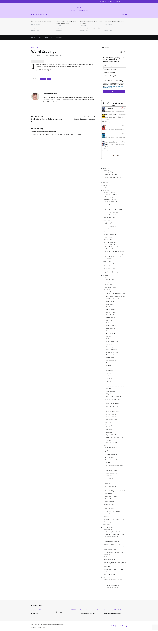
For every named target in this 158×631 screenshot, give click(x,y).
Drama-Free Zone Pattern (112, 403)
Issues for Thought (107, 261)
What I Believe (106, 577)
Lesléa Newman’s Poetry (111, 470)
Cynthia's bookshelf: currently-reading (114, 104)
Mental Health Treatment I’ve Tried (113, 209)
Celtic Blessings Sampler (112, 427)
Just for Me (105, 275)
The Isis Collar (109, 108)
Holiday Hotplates (110, 347)
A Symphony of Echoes (112, 134)
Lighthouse (109, 432)
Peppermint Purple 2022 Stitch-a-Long (115, 437)
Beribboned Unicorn (111, 309)
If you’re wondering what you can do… (90, 28)
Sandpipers (109, 368)
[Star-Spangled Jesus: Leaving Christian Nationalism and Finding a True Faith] (103, 145)
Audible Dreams (109, 493)
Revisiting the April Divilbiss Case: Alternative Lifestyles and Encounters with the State (115, 563)
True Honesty (107, 572)
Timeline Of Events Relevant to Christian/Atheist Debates (112, 586)
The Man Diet (107, 566)
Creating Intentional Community (111, 541)
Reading (60, 609)
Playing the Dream (109, 501)
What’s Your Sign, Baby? (112, 442)
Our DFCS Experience (110, 226)
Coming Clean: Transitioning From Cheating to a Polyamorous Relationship (114, 535)
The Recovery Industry (109, 268)
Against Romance (108, 529)
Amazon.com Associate (111, 454)
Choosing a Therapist (110, 204)
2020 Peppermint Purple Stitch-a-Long (115, 293)
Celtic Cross (109, 320)
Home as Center (107, 220)
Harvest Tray (109, 344)
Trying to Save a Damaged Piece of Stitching (115, 387)
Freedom (108, 336)
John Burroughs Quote (111, 349)
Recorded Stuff (108, 284)
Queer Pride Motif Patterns (112, 411)
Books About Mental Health (112, 201)
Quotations (106, 445)
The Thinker (109, 378)
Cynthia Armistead (35, 55)
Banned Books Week (109, 508)
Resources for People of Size (112, 273)
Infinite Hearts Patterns (111, 409)
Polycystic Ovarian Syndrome (111, 214)
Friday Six (34, 613)
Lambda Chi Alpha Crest (112, 352)
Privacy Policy (106, 524)
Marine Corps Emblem (111, 360)
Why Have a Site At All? (109, 180)
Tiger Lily (108, 381)
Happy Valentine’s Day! (62, 28)
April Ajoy (105, 148)
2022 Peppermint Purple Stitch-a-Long (115, 299)
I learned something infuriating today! (114, 21)
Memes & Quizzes (38, 609)
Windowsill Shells (110, 391)
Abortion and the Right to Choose (112, 263)
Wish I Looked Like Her (87, 613)
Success (108, 373)
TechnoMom (79, 7)
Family (105, 609)
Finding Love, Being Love (110, 549)
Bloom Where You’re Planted (113, 315)
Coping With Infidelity (109, 539)
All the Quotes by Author (111, 447)
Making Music (108, 282)
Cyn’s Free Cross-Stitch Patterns (113, 399)
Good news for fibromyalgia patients (41, 21)
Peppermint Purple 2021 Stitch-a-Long (115, 435)
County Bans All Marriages (84, 118)
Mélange (108, 362)
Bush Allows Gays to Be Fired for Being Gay (46, 119)
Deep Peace (109, 429)
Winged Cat (109, 394)
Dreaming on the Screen (111, 496)
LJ (37, 47)
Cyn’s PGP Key (106, 185)
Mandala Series (110, 357)
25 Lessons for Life (109, 452)
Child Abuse (107, 265)
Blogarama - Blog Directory (38, 627)
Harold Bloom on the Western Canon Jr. (114, 465)
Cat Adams (108, 110)
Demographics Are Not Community (112, 544)
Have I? (33, 28)
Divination (106, 516)
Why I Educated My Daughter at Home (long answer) (114, 257)
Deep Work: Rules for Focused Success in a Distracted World (114, 117)
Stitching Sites (108, 422)
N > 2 (105, 557)
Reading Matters (108, 450)
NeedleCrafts (107, 290)
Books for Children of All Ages (112, 459)
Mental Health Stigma (110, 206)
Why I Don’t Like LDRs (109, 574)
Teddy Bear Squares (111, 376)
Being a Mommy (108, 222)
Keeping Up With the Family (110, 234)
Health (33, 47)
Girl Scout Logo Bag (111, 339)
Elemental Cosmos (110, 328)
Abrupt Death (107, 506)
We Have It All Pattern (111, 419)
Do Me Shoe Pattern (111, 401)
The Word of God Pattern (112, 417)
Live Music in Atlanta (110, 279)
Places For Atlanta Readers (111, 481)
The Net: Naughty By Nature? (111, 522)
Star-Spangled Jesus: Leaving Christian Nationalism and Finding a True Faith (114, 144)
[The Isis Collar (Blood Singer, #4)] (103, 111)
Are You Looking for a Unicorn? (112, 532)
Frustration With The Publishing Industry (114, 519)
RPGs (105, 610)
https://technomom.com (52, 105)
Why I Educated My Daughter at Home (113, 242)
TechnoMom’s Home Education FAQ (114, 254)
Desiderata (107, 462)
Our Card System (108, 239)
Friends (104, 188)
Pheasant (108, 365)
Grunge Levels (107, 231)
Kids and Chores (109, 223)
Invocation (107, 467)
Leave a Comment (58, 55)
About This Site (106, 168)
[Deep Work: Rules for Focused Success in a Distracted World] (103, 118)
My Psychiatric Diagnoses (111, 212)
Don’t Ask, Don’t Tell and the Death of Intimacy (115, 547)
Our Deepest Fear (109, 478)
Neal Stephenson (109, 127)
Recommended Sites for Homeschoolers (115, 251)
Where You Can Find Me (111, 174)
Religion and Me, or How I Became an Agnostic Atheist (113, 580)
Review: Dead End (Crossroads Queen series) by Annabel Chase (66, 22)
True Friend (109, 384)
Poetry (121, 609)
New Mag (59, 612)
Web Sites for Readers (110, 486)
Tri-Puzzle (108, 440)
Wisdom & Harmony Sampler (113, 396)
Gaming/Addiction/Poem (112, 613)
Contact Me (105, 182)
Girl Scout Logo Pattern (112, 406)
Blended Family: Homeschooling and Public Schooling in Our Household (116, 247)
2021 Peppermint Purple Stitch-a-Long (115, 296)
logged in (42, 131)
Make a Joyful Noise (111, 354)
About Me (106, 170)
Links (115, 609)
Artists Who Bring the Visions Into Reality (115, 491)
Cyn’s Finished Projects (111, 291)
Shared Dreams (107, 489)
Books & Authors (109, 457)
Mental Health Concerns (110, 199)
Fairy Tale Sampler (110, 333)
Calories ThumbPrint (111, 317)
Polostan (107, 126)
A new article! (107, 28)
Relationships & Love (108, 527)
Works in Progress (109, 425)
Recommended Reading (109, 559)
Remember (107, 483)
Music (105, 277)
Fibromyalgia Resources (111, 194)
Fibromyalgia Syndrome (109, 192)
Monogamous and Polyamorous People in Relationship (114, 553)
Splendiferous (109, 370)
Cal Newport (105, 121)
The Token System (109, 229)
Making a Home (108, 237)
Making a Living (109, 172)
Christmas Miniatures (111, 325)
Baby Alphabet (109, 304)
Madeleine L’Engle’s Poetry (111, 473)
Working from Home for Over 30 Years (114, 177)
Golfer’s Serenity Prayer (112, 341)
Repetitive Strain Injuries (109, 217)
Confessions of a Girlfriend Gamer (112, 511)
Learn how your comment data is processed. (67, 134)
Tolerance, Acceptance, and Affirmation (113, 569)
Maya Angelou (108, 475)
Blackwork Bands (110, 312)
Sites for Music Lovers (110, 287)
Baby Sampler (109, 307)
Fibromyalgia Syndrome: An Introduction (115, 197)
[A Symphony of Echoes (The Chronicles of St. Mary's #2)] (103, 137)
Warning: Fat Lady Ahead (110, 271)
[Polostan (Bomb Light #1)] (103, 129)
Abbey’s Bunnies (110, 301)
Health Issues (106, 190)
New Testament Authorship (111, 583)
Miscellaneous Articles (108, 504)
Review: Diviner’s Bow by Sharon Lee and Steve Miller (91, 22)
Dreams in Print (108, 499)
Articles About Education (111, 244)
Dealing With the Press (109, 514)
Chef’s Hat (108, 323)
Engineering (109, 330)
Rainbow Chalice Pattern (112, 414)
